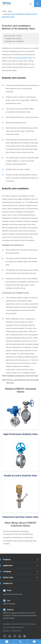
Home (4, 11)
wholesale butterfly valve (23, 58)
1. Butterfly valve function (13, 38)
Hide (19, 36)
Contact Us (7, 583)
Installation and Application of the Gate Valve (22, 376)
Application (8, 566)
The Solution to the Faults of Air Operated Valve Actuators (20, 542)
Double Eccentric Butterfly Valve (20, 475)
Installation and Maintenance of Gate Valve (18, 537)
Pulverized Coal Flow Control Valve (20, 517)
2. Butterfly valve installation (14, 41)
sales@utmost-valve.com (12, 594)
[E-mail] (7, 641)
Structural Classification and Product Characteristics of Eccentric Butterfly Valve (18, 533)
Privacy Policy (16, 631)
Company (7, 571)
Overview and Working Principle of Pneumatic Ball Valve (23, 381)
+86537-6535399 (21, 641)
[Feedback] (34, 641)
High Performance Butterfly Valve (20, 434)
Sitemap (6, 631)
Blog (10, 11)
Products (7, 560)
